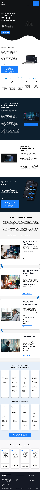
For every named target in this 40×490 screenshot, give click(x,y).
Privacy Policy (29, 488)
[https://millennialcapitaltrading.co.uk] (3, 3)
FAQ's (17, 479)
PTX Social (9, 5)
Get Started (18, 480)
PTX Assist (31, 479)
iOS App (17, 476)
